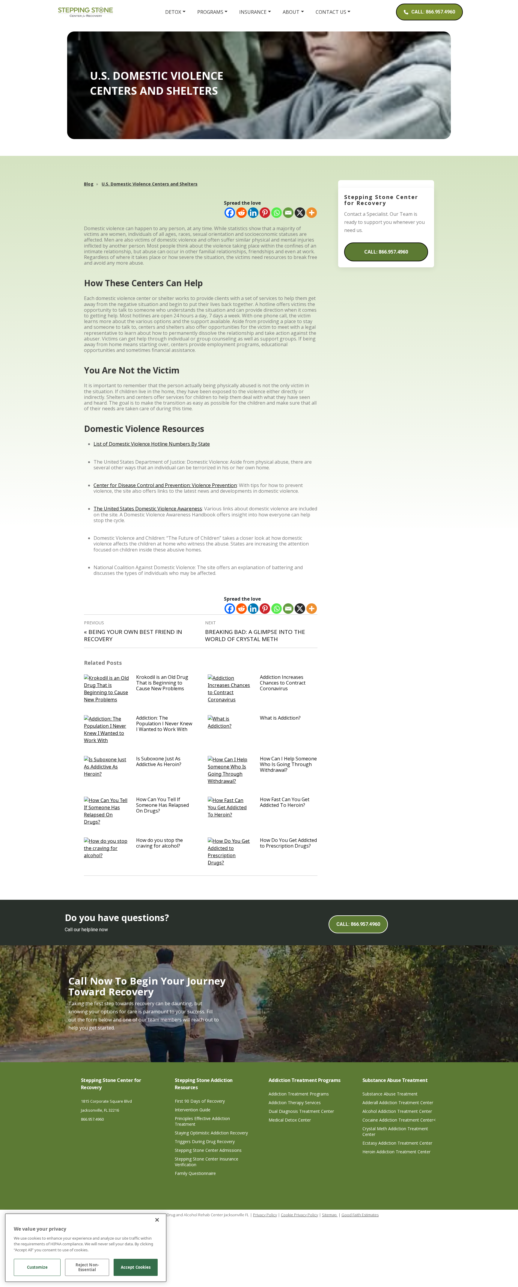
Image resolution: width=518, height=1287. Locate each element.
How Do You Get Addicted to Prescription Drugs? (288, 843)
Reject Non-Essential (87, 1267)
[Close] (157, 1219)
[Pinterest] (265, 212)
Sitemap (330, 1214)
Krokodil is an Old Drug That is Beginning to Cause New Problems (162, 683)
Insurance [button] (252, 12)
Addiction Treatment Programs (299, 1094)
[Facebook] (230, 212)
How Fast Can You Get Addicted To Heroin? (284, 802)
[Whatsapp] (276, 212)
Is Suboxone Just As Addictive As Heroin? (158, 761)
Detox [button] (173, 12)
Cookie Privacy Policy (299, 1214)
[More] (311, 212)
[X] (300, 212)
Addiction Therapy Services (295, 1102)
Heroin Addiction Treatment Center (396, 1152)
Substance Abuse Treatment (390, 1094)
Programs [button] (210, 12)
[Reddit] (241, 212)
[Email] (288, 212)
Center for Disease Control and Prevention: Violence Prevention (165, 485)
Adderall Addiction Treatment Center (397, 1102)
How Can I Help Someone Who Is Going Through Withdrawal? (288, 764)
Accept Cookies (136, 1267)
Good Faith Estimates (360, 1214)
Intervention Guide (192, 1110)
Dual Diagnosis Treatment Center (301, 1111)
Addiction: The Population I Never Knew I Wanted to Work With (164, 724)
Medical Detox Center (290, 1120)
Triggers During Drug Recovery (205, 1141)
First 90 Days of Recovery (200, 1101)
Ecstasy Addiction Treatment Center (397, 1143)
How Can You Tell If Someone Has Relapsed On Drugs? (162, 805)
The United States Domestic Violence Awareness (148, 508)
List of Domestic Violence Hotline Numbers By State (152, 444)
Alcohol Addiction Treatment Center (397, 1111)
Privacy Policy (265, 1214)
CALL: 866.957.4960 (386, 251)
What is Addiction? (280, 718)
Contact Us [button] (331, 12)
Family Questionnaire (195, 1173)
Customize (37, 1267)
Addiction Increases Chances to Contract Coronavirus (282, 683)
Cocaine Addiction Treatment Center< (399, 1120)
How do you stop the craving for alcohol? (159, 843)
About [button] (291, 12)
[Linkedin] (253, 212)
